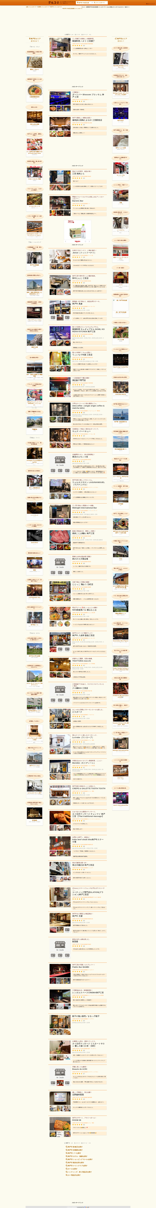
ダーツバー (90, 99)
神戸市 (77, 43)
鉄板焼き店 (90, 357)
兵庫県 (73, 43)
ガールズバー (91, 969)
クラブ (92, 510)
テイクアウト (91, 1018)
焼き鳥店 (90, 122)
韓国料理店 (90, 43)
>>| (90, 34)
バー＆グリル (91, 714)
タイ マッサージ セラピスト (94, 819)
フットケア (90, 867)
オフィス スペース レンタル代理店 (96, 995)
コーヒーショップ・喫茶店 (94, 410)
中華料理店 (90, 383)
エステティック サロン (93, 487)
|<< (72, 34)
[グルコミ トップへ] (61, 2)
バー (89, 203)
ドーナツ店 (90, 255)
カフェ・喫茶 (91, 740)
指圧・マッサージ (92, 1048)
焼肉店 (89, 176)
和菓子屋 (90, 690)
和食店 (89, 944)
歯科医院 (90, 1097)
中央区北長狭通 (84, 43)
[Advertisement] (78, 21)
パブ (96, 510)
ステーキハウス (91, 306)
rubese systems (72, 1207)
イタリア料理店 (91, 663)
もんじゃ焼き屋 (91, 612)
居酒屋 (89, 587)
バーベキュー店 (91, 434)
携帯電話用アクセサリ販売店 (94, 897)
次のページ (84, 34)
